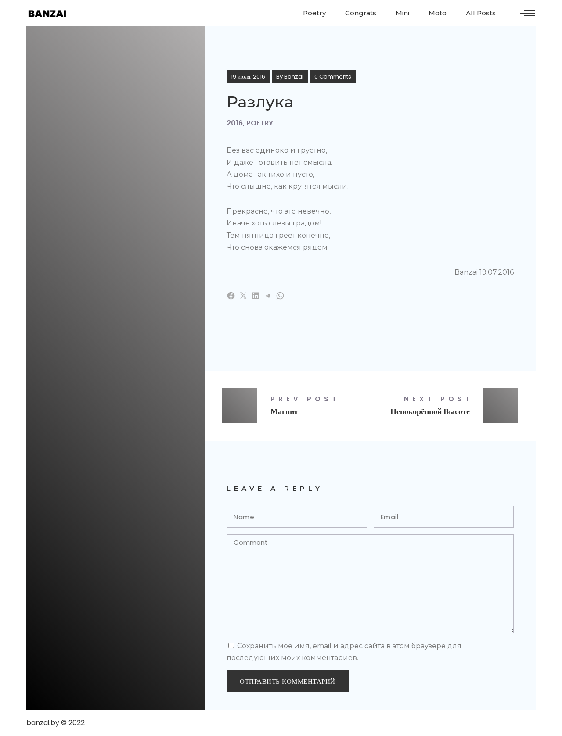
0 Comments (332, 76)
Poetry (259, 123)
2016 (235, 123)
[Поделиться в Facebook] (231, 295)
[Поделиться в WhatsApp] (280, 295)
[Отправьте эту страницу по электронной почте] (243, 295)
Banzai (293, 76)
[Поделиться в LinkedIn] (255, 295)
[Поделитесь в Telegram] (267, 295)
